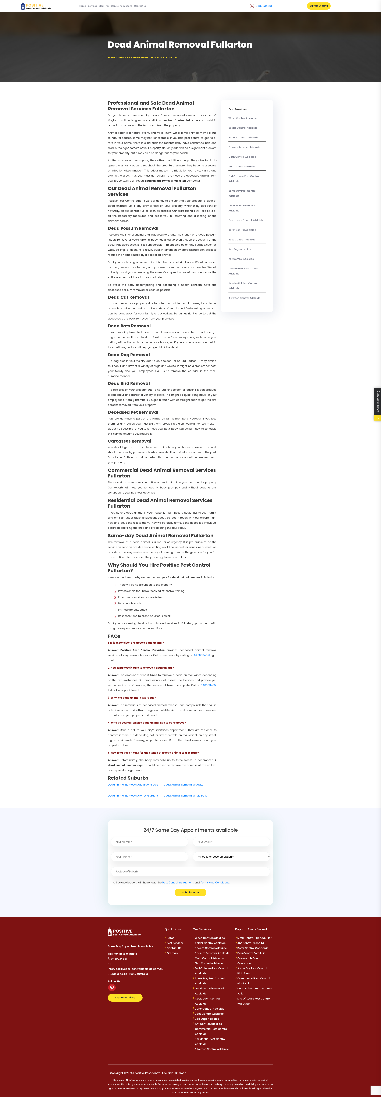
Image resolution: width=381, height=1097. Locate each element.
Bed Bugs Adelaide (239, 249)
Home (82, 5)
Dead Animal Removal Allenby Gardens (133, 795)
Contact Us (140, 5)
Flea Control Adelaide (241, 166)
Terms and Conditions (214, 882)
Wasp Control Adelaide (242, 118)
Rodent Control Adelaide (243, 137)
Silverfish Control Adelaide (244, 298)
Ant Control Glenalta (250, 943)
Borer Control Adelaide (242, 230)
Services (92, 5)
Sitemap (172, 953)
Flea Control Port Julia (251, 953)
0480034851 (264, 6)
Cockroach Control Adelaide (245, 220)
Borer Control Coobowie (252, 948)
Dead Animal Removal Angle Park (185, 795)
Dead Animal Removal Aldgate (183, 784)
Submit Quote (190, 892)
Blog (101, 5)
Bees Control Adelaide (241, 239)
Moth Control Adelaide (242, 157)
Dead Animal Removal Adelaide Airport (133, 784)
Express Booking (319, 5)
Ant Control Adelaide (241, 259)
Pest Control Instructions (119, 5)
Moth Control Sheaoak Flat (254, 938)
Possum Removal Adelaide (244, 147)
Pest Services (175, 943)
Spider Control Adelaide (242, 128)
